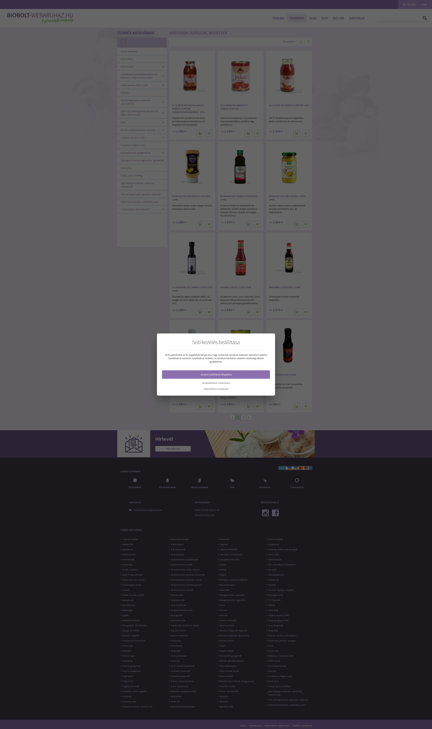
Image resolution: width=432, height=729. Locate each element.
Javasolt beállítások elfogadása (216, 374)
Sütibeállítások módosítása (216, 382)
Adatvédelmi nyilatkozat (216, 388)
